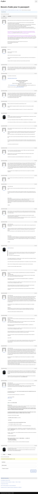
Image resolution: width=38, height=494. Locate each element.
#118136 (35, 184)
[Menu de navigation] (36, 1)
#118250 (35, 380)
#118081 (35, 113)
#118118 (35, 160)
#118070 (35, 64)
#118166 (35, 245)
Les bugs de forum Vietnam (4, 483)
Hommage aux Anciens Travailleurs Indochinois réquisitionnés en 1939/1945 (11, 487)
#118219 (35, 293)
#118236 (35, 368)
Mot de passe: (4, 465)
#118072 (35, 73)
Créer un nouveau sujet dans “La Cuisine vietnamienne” (8, 485)
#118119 (35, 175)
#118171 (35, 270)
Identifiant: (3, 462)
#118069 (35, 47)
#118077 (35, 101)
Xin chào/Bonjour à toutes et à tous (5, 480)
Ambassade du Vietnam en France (12, 78)
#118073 (35, 90)
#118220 (35, 315)
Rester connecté (5, 468)
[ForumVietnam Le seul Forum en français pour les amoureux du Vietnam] (4, 1)
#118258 (35, 445)
